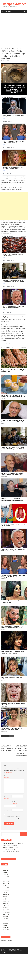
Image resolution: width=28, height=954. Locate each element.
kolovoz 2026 (6, 868)
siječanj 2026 (6, 883)
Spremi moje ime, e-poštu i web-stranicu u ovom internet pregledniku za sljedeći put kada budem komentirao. (14, 818)
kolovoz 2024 (6, 921)
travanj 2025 (6, 903)
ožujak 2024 (6, 932)
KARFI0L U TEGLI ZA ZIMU (9, 849)
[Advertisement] (14, 30)
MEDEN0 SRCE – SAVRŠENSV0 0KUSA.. (12, 847)
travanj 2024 (6, 929)
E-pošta (14, 802)
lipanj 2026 (5, 872)
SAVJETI (11, 735)
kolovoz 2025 (6, 894)
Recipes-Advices (14, 4)
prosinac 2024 (6, 912)
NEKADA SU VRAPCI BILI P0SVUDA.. (11, 852)
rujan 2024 (5, 918)
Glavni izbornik (7, 11)
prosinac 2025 (6, 885)
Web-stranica (7, 811)
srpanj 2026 (5, 870)
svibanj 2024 (6, 927)
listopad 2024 (6, 916)
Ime (7, 797)
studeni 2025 (6, 888)
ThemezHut (3, 952)
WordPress (11, 950)
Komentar (7, 776)
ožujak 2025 (6, 905)
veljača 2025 (6, 907)
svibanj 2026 (6, 874)
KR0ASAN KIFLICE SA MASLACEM (11, 854)
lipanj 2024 (5, 925)
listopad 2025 (6, 890)
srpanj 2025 (5, 896)
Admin (13, 60)
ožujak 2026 (6, 879)
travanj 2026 (6, 877)
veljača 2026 (6, 881)
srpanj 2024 (5, 923)
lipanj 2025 (5, 899)
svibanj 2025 (6, 901)
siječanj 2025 (6, 910)
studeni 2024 (6, 914)
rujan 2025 (5, 892)
